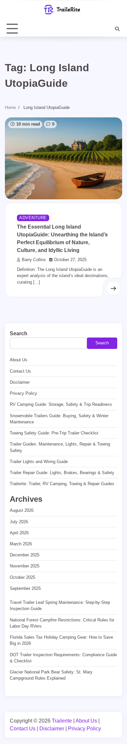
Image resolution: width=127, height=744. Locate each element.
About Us (18, 359)
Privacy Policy (23, 393)
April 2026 (19, 532)
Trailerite (62, 721)
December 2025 (24, 554)
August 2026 (22, 510)
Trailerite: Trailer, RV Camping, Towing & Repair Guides (62, 483)
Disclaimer (20, 382)
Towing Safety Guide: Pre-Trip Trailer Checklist (54, 433)
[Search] (117, 29)
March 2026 (21, 543)
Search (18, 333)
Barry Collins (34, 260)
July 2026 (19, 521)
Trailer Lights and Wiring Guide (39, 461)
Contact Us (20, 371)
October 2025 (22, 577)
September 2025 (25, 588)
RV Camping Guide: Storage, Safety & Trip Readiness (61, 404)
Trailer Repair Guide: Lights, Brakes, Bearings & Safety (62, 472)
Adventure (33, 218)
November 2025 (24, 566)
